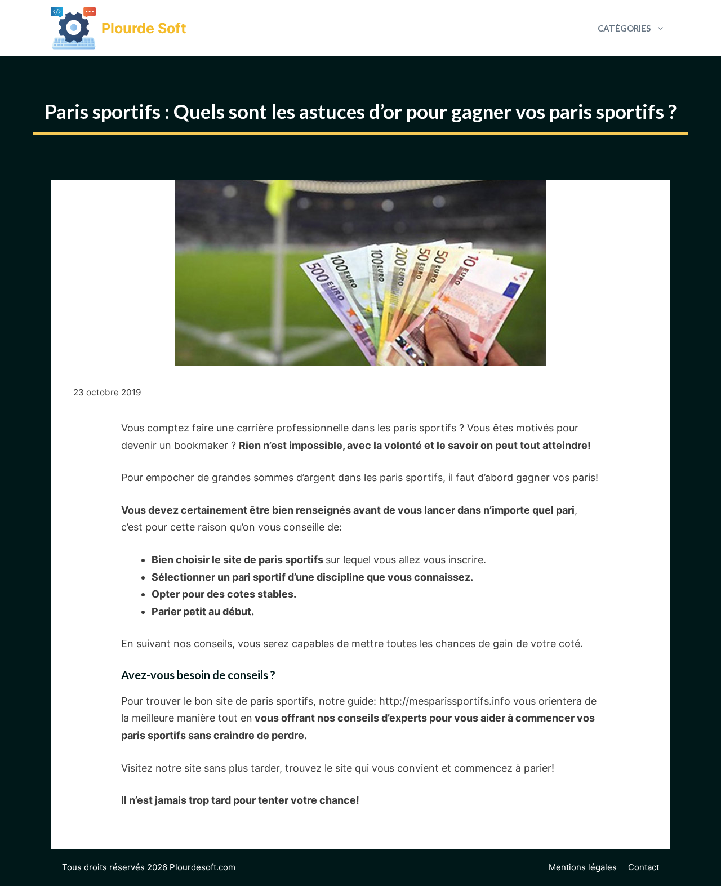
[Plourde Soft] (73, 28)
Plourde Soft (143, 28)
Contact (643, 867)
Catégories (624, 28)
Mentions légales (583, 867)
